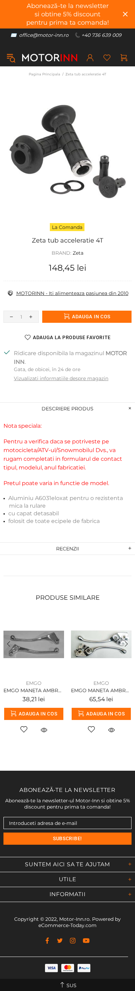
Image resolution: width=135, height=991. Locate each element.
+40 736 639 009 (101, 35)
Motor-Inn (49, 58)
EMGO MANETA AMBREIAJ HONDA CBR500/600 (33, 690)
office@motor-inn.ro (44, 35)
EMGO (34, 683)
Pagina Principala (44, 74)
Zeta (78, 253)
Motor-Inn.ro (74, 919)
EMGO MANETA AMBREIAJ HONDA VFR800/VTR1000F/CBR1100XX (101, 690)
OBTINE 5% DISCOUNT (106, 976)
